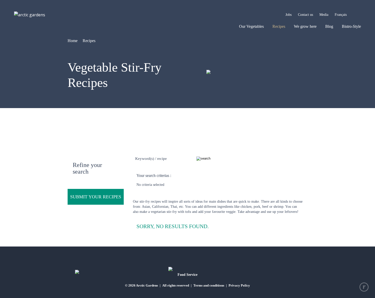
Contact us (305, 15)
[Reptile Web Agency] (364, 287)
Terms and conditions (208, 285)
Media (323, 15)
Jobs (288, 15)
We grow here (305, 26)
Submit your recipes (95, 196)
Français (341, 15)
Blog (329, 26)
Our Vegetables (251, 26)
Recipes (278, 26)
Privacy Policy (239, 285)
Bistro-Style (351, 26)
